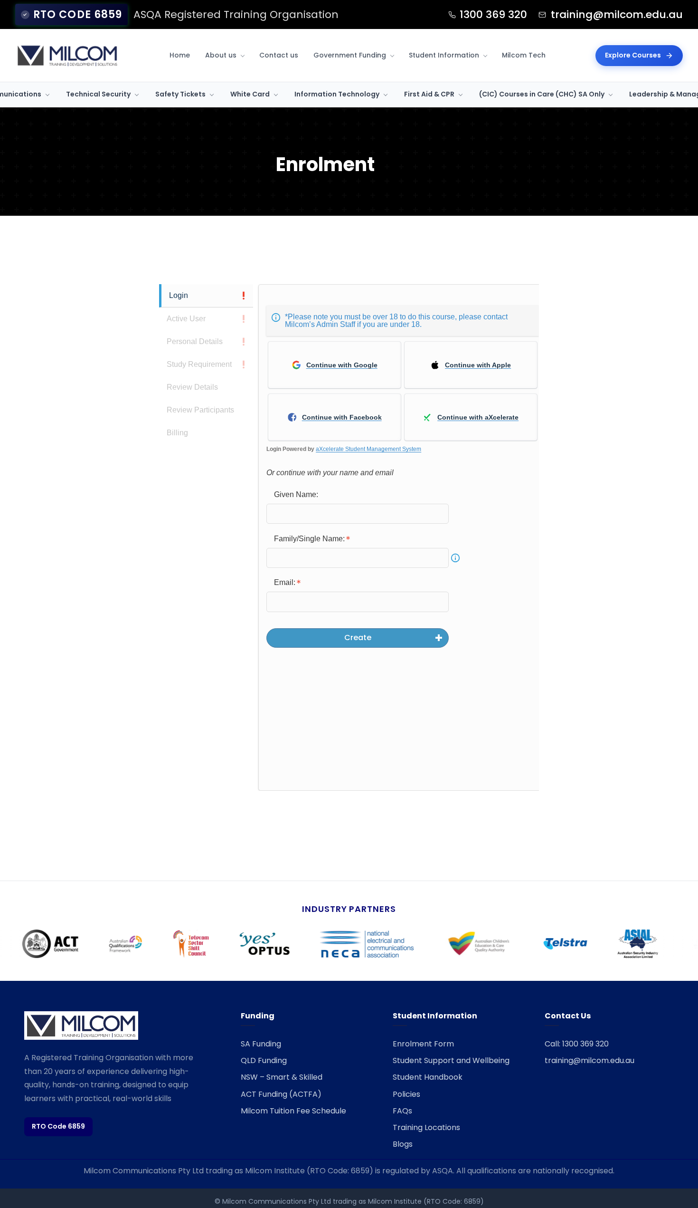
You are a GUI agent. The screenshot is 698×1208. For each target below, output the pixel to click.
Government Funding (349, 55)
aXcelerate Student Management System (368, 449)
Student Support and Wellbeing (451, 1060)
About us (220, 55)
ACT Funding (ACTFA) (281, 1094)
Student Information (444, 55)
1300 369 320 (493, 14)
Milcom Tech (524, 55)
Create (357, 637)
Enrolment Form (423, 1043)
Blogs (403, 1144)
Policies (406, 1094)
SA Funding (261, 1043)
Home (180, 55)
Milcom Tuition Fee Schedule (293, 1110)
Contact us (278, 55)
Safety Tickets (180, 94)
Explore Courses (633, 55)
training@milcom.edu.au (617, 14)
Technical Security (98, 94)
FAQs (402, 1110)
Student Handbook (427, 1077)
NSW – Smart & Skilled (281, 1077)
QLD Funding (264, 1060)
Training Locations (426, 1127)
